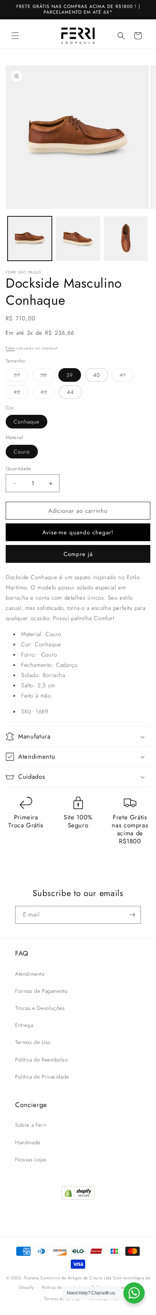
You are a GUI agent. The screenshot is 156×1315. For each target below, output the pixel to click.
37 (21, 376)
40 (96, 375)
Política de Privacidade (42, 1076)
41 (127, 376)
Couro (22, 451)
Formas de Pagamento (41, 991)
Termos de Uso (33, 1042)
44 (70, 392)
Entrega (24, 1025)
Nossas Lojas (31, 1159)
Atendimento (30, 974)
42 (21, 393)
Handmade (28, 1142)
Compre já (78, 554)
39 (69, 375)
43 (48, 393)
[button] (15, 35)
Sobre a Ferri (31, 1125)
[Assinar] (132, 915)
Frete (10, 348)
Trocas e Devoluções (40, 1008)
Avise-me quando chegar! (78, 532)
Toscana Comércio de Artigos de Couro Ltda (68, 1278)
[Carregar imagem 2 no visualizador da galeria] (78, 238)
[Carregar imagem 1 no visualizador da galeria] (30, 238)
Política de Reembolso (41, 1059)
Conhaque (26, 421)
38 (47, 376)
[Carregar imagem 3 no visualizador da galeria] (126, 238)
